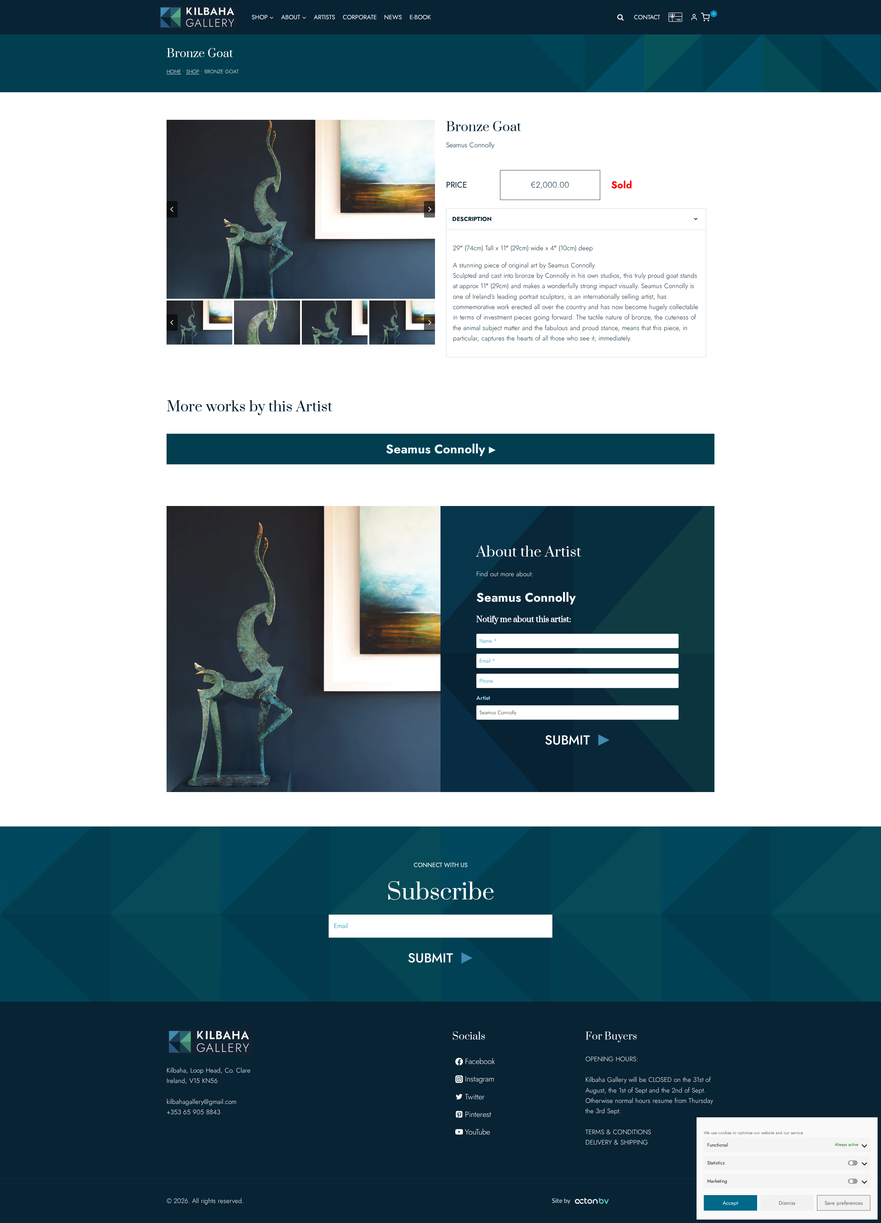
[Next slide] (429, 209)
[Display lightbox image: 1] (301, 209)
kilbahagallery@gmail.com (201, 1101)
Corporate (360, 17)
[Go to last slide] (172, 209)
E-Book (420, 17)
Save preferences (844, 1203)
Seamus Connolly (470, 145)
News (393, 17)
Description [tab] (472, 219)
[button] (199, 323)
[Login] (694, 17)
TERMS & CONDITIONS (618, 1132)
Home (174, 71)
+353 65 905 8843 (193, 1112)
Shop (192, 71)
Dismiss (787, 1203)
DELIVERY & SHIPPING (616, 1142)
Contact (647, 17)
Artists (324, 17)
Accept (730, 1203)
